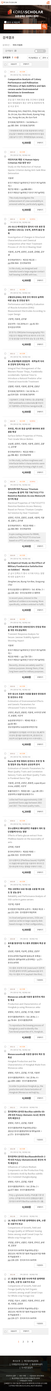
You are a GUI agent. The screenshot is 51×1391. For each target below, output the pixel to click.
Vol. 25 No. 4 (32, 1078)
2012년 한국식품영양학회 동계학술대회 (24, 1131)
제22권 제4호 (13, 657)
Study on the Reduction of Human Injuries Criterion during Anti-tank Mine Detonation (27, 170)
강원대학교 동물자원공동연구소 (21, 794)
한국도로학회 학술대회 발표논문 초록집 (24, 956)
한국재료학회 (25, 263)
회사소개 (16, 1361)
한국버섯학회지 (14, 852)
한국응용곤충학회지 (16, 122)
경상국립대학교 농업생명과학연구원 (23, 727)
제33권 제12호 (29, 260)
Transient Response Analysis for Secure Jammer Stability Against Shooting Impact (23, 637)
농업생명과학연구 (15, 721)
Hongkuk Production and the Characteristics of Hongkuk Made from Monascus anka (27, 1064)
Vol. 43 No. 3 (37, 590)
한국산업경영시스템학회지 (19, 590)
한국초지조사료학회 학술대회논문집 (23, 1250)
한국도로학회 (13, 963)
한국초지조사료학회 (28, 1260)
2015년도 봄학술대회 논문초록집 (21, 960)
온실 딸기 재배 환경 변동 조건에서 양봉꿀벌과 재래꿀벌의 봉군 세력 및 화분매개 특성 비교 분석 (26, 103)
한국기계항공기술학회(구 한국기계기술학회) (26, 193)
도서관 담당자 (27, 1368)
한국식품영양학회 (25, 1020)
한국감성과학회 (14, 327)
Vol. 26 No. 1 (32, 1017)
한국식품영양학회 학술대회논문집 (22, 1128)
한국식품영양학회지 (16, 1017)
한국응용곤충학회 (27, 126)
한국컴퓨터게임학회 (28, 912)
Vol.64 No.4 (31, 122)
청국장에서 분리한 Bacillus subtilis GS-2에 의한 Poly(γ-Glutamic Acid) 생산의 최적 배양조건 (26, 1115)
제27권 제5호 (13, 189)
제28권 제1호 (38, 909)
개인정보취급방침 (31, 1361)
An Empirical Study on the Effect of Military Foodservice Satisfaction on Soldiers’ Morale (26, 566)
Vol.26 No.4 (22, 324)
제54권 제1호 (30, 721)
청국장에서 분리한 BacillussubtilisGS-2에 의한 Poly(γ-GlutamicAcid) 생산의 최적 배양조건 (27, 1160)
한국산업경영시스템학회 (30, 593)
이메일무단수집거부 (20, 1364)
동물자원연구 (13, 791)
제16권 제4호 (28, 852)
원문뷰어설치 (37, 1364)
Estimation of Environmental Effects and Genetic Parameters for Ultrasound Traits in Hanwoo (25, 704)
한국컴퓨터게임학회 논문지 (19, 909)
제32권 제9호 (28, 452)
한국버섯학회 (25, 855)
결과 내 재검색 (13, 22)
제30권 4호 (25, 791)
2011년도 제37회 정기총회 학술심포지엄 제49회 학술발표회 (26, 1255)
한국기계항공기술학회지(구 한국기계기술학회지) (27, 184)
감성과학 (11, 324)
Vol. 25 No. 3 (32, 1187)
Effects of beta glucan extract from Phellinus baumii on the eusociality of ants (26, 838)
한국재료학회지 (14, 260)
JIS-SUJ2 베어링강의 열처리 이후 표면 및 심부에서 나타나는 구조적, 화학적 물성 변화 (26, 230)
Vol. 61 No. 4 (32, 391)
